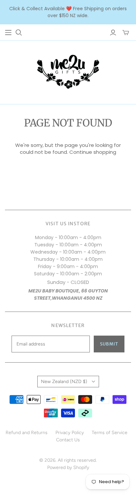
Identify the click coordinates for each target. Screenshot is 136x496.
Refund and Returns (27, 432)
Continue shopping (92, 152)
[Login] (113, 32)
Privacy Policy (69, 432)
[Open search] (19, 32)
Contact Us (68, 440)
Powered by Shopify (68, 467)
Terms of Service (109, 432)
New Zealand (64, 381)
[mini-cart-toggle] (125, 32)
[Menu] (8, 32)
